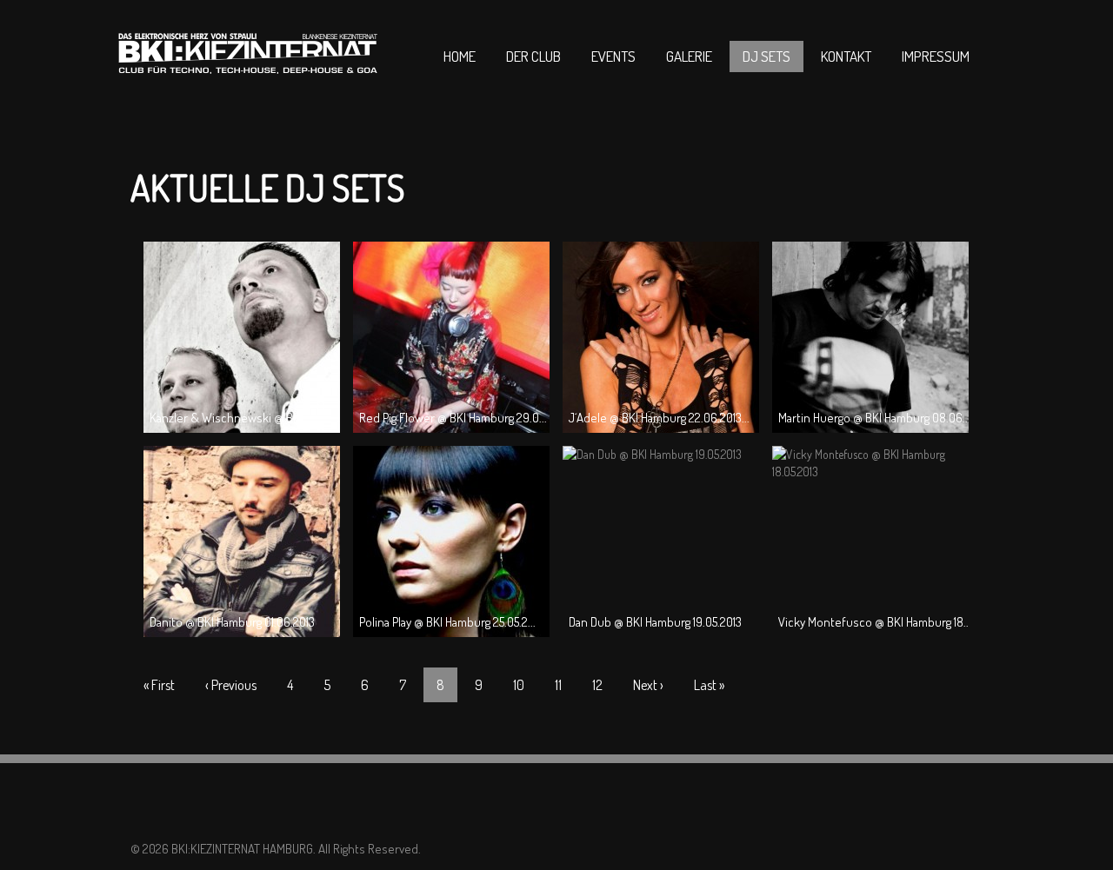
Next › (648, 685)
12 (597, 685)
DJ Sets (766, 56)
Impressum (936, 56)
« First (159, 685)
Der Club (533, 56)
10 (518, 685)
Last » (709, 685)
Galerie (689, 56)
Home (459, 56)
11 (558, 685)
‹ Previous (231, 685)
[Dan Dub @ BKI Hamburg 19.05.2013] (652, 454)
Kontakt (846, 56)
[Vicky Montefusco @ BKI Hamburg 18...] (870, 471)
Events (613, 56)
